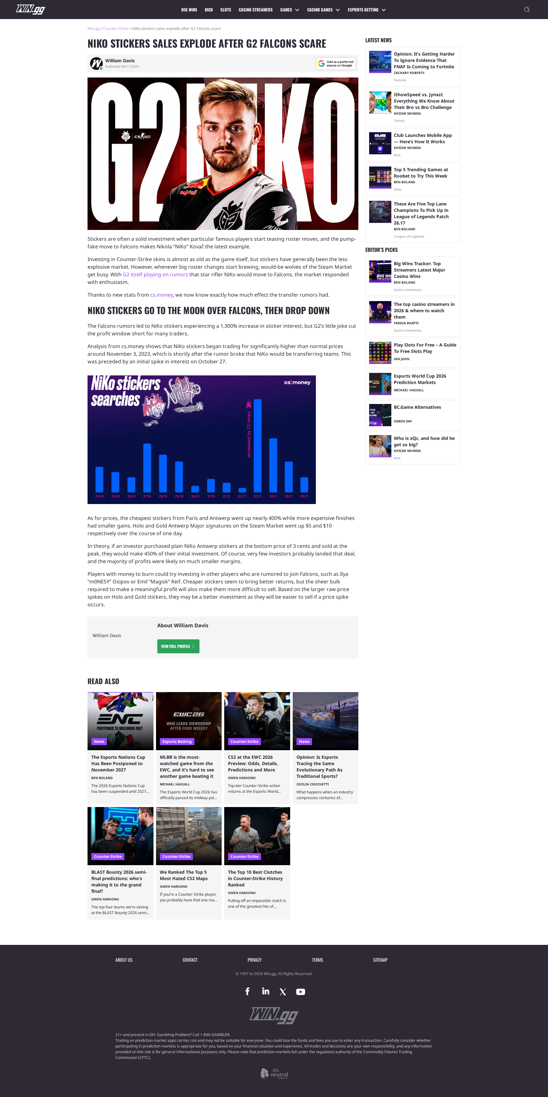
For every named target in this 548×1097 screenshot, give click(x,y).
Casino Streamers (256, 9)
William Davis (120, 60)
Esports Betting (363, 9)
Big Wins (189, 9)
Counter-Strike (116, 28)
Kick (209, 9)
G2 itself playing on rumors (155, 274)
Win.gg (94, 28)
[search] (527, 9)
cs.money (161, 294)
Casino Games (320, 9)
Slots (225, 9)
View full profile (175, 646)
